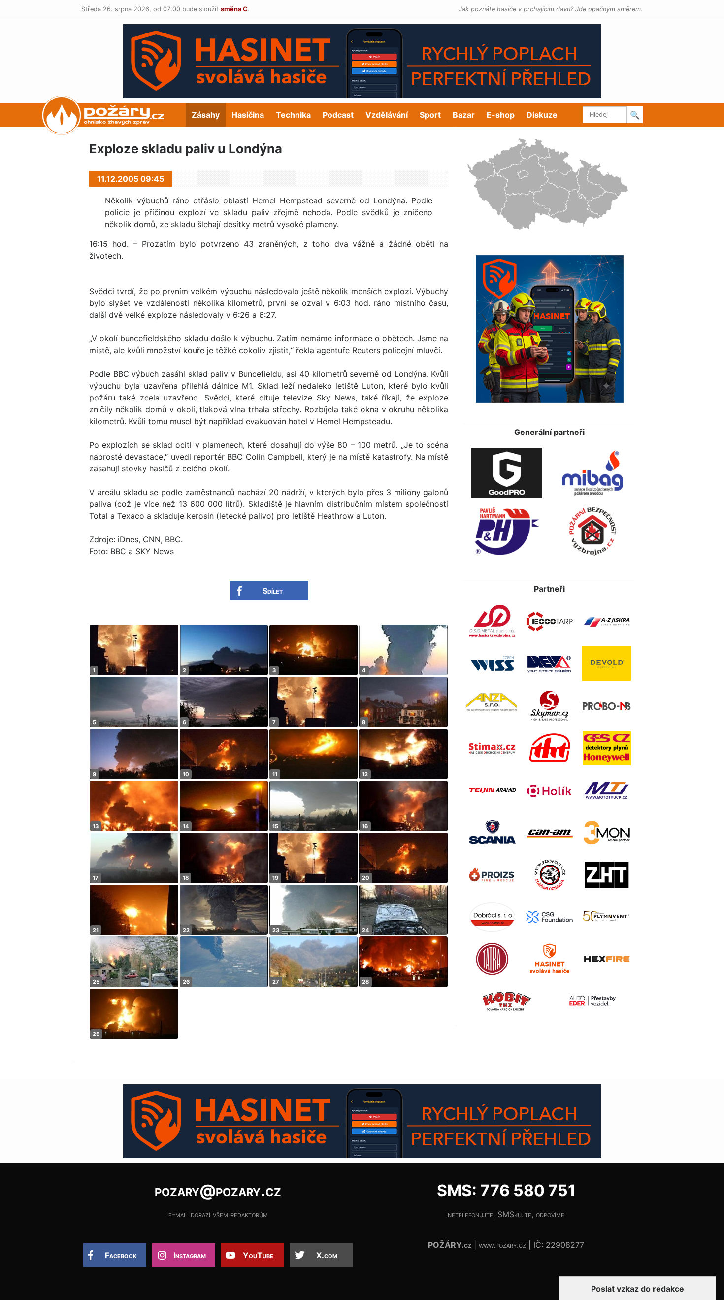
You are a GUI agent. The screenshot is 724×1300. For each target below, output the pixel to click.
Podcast (338, 115)
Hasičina (247, 115)
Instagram (189, 1255)
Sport (430, 115)
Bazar (464, 115)
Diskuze (542, 115)
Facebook (121, 1255)
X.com (326, 1255)
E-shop (501, 115)
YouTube (258, 1255)
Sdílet (273, 591)
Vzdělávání (386, 115)
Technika (293, 115)
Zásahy (206, 115)
